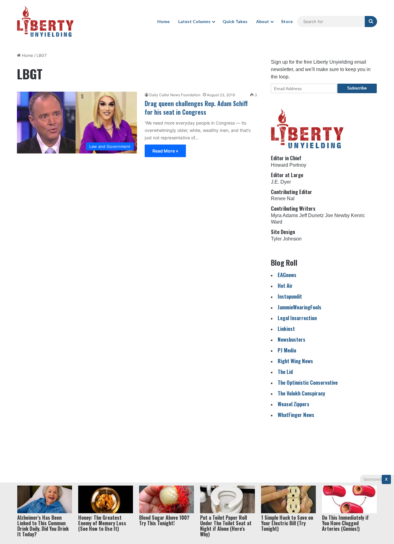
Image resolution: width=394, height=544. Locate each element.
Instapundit (290, 296)
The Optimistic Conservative (308, 382)
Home (163, 21)
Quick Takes (235, 21)
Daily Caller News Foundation (174, 95)
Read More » (165, 150)
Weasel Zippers (293, 404)
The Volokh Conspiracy (301, 393)
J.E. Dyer (281, 182)
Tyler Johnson (286, 238)
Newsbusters (291, 339)
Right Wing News (295, 361)
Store (287, 21)
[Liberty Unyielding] (45, 21)
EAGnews (287, 275)
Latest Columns (194, 21)
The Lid (285, 371)
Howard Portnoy (288, 165)
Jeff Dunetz (311, 215)
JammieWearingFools (299, 307)
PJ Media (287, 350)
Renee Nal (283, 198)
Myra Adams (284, 215)
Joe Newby (337, 215)
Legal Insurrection (297, 318)
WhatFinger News (296, 415)
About (262, 21)
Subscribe (357, 88)
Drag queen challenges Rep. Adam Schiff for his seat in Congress (196, 108)
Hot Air (285, 285)
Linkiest (286, 328)
